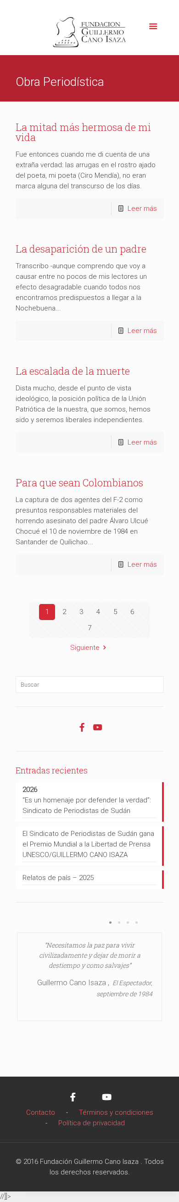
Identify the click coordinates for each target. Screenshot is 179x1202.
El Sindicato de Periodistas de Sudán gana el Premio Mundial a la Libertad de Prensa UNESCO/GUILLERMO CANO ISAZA (88, 844)
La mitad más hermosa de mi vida (83, 132)
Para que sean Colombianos (79, 482)
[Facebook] (82, 732)
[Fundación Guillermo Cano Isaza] (90, 29)
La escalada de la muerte (73, 371)
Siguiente (85, 647)
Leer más (142, 208)
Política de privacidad (91, 1123)
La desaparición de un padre (81, 248)
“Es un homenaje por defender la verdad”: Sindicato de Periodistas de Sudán (86, 800)
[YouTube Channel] (97, 732)
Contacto (40, 1112)
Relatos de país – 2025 (58, 878)
